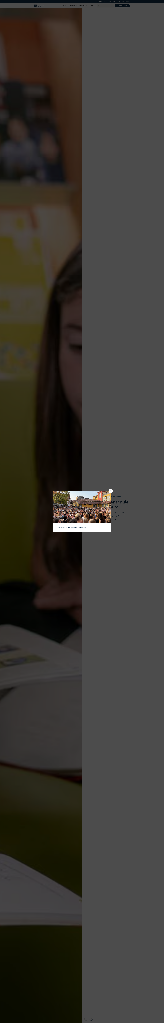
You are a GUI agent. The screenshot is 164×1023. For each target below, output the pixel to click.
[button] (111, 491)
